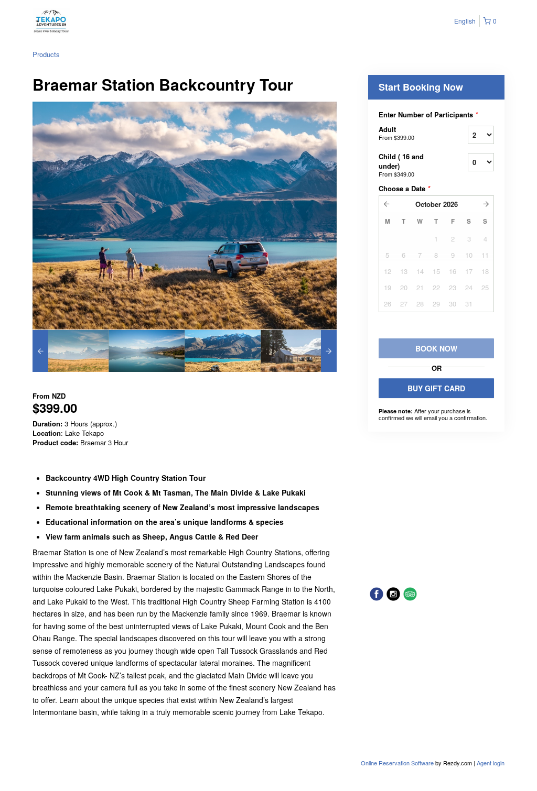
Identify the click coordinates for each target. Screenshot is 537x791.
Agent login (490, 763)
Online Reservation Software (397, 763)
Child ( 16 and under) (401, 164)
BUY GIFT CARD (436, 388)
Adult (396, 132)
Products (46, 54)
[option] (71, 351)
